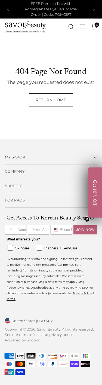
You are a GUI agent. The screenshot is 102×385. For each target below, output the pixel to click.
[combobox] (54, 229)
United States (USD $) (30, 321)
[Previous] (8, 9)
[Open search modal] (70, 26)
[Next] (94, 9)
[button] (95, 192)
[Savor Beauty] (25, 26)
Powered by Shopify (22, 340)
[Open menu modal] (82, 26)
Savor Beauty (48, 329)
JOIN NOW (85, 230)
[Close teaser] (86, 219)
